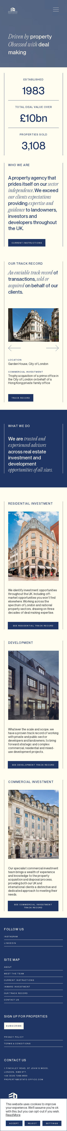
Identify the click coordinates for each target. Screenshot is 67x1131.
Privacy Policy (14, 1037)
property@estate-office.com (23, 1079)
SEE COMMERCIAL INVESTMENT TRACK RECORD (33, 906)
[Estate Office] (12, 10)
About (8, 967)
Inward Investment (17, 986)
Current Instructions (19, 980)
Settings (52, 1123)
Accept (14, 1123)
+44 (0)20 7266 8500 (16, 1076)
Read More (13, 1115)
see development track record (33, 765)
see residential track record (33, 626)
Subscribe (14, 1026)
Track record (21, 398)
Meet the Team (14, 973)
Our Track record (16, 993)
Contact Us (11, 1000)
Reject (32, 1123)
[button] (14, 348)
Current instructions (27, 243)
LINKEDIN (10, 943)
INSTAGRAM (11, 936)
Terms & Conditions (17, 1043)
